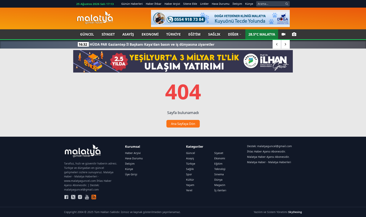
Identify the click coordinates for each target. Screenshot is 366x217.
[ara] (287, 3)
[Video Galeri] (283, 34)
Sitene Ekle (190, 4)
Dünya (218, 179)
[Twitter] (73, 197)
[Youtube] (87, 197)
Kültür (190, 179)
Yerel (189, 190)
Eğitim (194, 34)
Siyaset (108, 34)
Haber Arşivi (172, 4)
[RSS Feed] (94, 197)
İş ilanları (220, 190)
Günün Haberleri (132, 4)
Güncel (87, 34)
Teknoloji (220, 169)
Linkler (204, 4)
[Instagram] (80, 197)
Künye (249, 4)
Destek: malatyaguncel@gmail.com (269, 146)
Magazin (219, 185)
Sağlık (214, 34)
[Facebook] (66, 197)
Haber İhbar (153, 4)
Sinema (219, 174)
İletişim (237, 4)
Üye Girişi (131, 174)
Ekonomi (150, 34)
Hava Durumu (221, 4)
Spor (189, 174)
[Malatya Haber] (94, 18)
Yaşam (190, 185)
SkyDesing (295, 212)
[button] (277, 44)
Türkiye (173, 34)
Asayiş (128, 34)
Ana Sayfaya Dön (183, 124)
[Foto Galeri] (294, 34)
